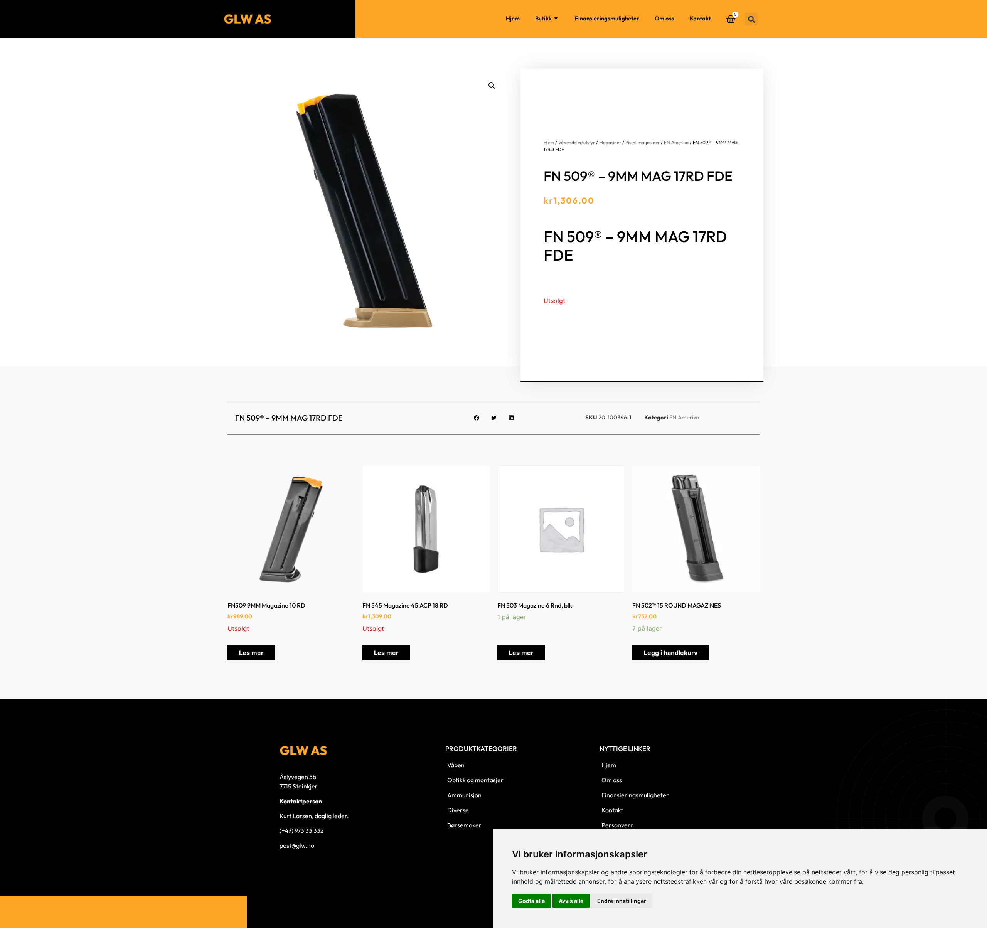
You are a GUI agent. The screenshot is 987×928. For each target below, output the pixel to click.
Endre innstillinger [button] (621, 901)
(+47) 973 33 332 (302, 830)
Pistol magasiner (642, 142)
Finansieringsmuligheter (607, 18)
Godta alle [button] (531, 901)
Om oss (664, 18)
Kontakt (700, 18)
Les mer (251, 653)
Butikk (543, 18)
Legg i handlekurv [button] (670, 653)
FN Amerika (676, 142)
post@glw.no (297, 845)
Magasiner (610, 142)
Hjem (513, 18)
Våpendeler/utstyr (576, 142)
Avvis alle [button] (571, 901)
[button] (751, 19)
